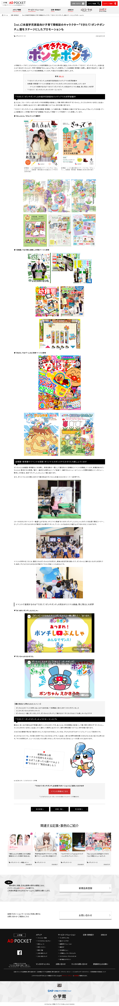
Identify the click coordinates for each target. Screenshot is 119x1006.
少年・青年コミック (42, 953)
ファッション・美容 (42, 938)
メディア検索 (92, 4)
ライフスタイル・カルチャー (44, 941)
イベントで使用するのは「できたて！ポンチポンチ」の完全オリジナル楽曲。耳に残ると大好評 (62, 87)
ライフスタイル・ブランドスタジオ (68, 956)
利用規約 (76, 976)
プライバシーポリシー (66, 971)
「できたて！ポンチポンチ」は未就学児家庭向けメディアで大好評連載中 (52, 81)
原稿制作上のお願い (100, 964)
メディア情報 (17, 10)
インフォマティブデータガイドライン (81, 971)
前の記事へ (40, 809)
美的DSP (62, 947)
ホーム (6, 15)
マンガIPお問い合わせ (79, 964)
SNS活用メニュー (64, 950)
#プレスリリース (21, 36)
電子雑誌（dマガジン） (65, 959)
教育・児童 (40, 950)
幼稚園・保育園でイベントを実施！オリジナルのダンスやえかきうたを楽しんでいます (56, 84)
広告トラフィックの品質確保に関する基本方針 (25, 971)
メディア (39, 935)
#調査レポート (25, 862)
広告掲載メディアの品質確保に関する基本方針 (48, 971)
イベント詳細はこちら (59, 791)
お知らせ (70, 10)
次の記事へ (79, 809)
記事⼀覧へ (59, 809)
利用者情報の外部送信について (98, 971)
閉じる (61, 76)
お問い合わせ (76, 4)
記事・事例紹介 (56, 10)
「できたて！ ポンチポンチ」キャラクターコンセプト (44, 90)
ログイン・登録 (107, 4)
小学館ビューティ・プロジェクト (68, 953)
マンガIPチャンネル (64, 938)
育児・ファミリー (41, 947)
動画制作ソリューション (66, 944)
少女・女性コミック (42, 956)
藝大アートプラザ (64, 941)
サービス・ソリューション (36, 10)
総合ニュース (40, 944)
